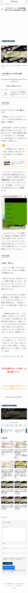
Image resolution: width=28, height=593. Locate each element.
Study (10, 405)
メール (5, 548)
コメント (5, 526)
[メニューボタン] (1, 1)
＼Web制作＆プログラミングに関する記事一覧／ (15, 583)
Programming (5, 405)
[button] (3, 425)
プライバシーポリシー (11, 585)
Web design (14, 405)
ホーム (4, 583)
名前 (4, 543)
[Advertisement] (14, 26)
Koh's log (14, 1)
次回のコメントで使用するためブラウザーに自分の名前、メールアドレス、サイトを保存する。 (14, 559)
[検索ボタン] (26, 1)
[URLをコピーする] (25, 425)
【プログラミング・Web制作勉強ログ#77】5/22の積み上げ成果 (17, 163)
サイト (4, 553)
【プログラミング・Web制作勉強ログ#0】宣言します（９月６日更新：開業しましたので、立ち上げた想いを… (17, 93)
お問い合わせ (18, 585)
